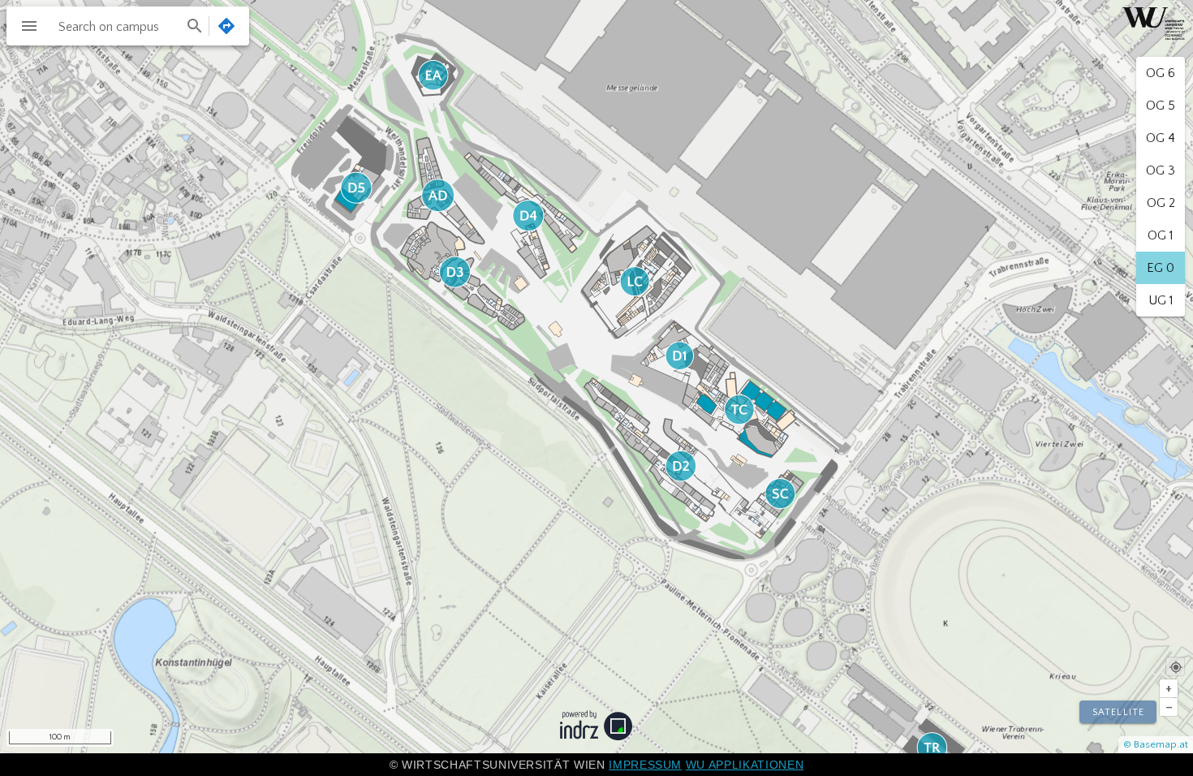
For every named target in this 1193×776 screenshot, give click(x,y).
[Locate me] (1175, 666)
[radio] (1160, 73)
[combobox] (129, 25)
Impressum (645, 764)
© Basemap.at (1155, 744)
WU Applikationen (744, 764)
